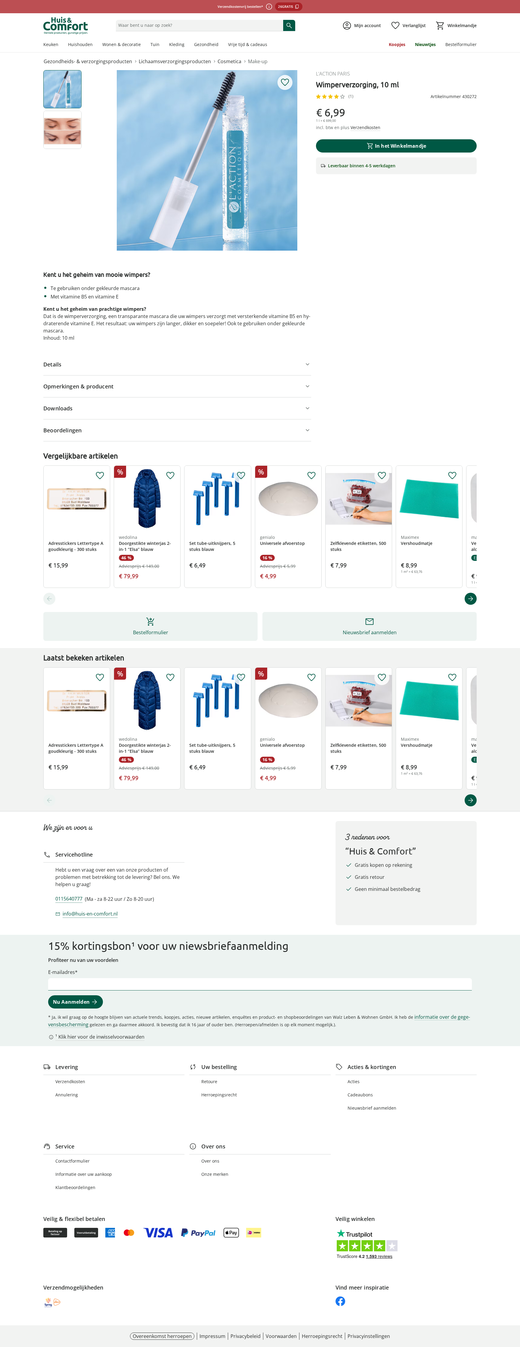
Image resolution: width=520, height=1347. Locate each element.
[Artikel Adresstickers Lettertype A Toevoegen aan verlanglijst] (99, 475)
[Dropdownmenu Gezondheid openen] (220, 45)
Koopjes (397, 44)
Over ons (210, 1161)
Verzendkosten (70, 1081)
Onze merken (214, 1174)
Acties (354, 1081)
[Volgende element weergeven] (471, 599)
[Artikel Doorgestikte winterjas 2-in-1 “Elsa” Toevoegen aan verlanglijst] (170, 475)
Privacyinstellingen (369, 1336)
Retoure (209, 1081)
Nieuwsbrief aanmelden (372, 1108)
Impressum (212, 1336)
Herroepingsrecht (219, 1095)
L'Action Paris (333, 73)
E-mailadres (61, 972)
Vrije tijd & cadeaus (247, 44)
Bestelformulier (461, 44)
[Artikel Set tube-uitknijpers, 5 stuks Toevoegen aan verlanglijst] (241, 475)
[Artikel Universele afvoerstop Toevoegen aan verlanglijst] (311, 475)
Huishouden (80, 44)
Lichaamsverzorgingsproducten (175, 61)
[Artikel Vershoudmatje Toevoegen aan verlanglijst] (452, 475)
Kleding (176, 44)
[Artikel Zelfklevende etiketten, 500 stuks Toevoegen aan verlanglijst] (381, 475)
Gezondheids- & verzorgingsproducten (88, 61)
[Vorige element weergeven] (49, 599)
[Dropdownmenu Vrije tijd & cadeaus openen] (269, 45)
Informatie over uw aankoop (83, 1174)
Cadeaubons (360, 1095)
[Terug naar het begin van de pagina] (513, 1303)
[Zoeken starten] (289, 25)
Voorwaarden (281, 1336)
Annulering (66, 1095)
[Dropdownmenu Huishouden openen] (95, 45)
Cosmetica (229, 61)
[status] (198, 25)
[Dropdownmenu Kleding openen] (186, 45)
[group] (207, 160)
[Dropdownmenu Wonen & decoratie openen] (143, 45)
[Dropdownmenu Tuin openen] (161, 45)
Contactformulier (72, 1161)
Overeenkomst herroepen (162, 1336)
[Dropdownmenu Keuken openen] (60, 45)
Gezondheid (206, 44)
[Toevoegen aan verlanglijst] (284, 82)
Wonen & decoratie (121, 44)
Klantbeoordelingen (75, 1187)
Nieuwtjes (425, 44)
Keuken (50, 44)
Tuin (154, 44)
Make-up (258, 61)
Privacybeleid (246, 1336)
